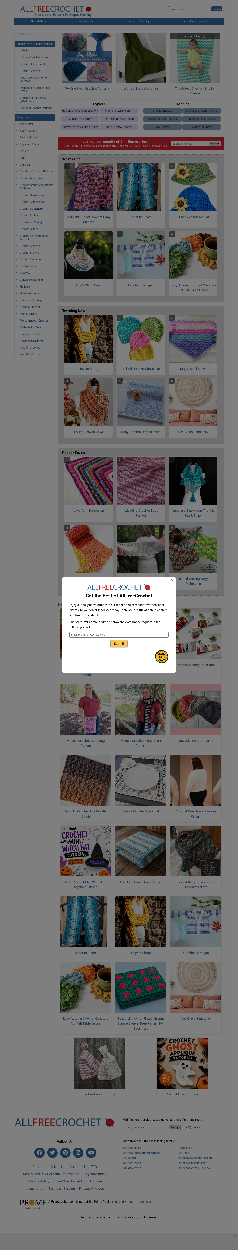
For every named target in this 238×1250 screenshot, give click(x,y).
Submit (119, 644)
